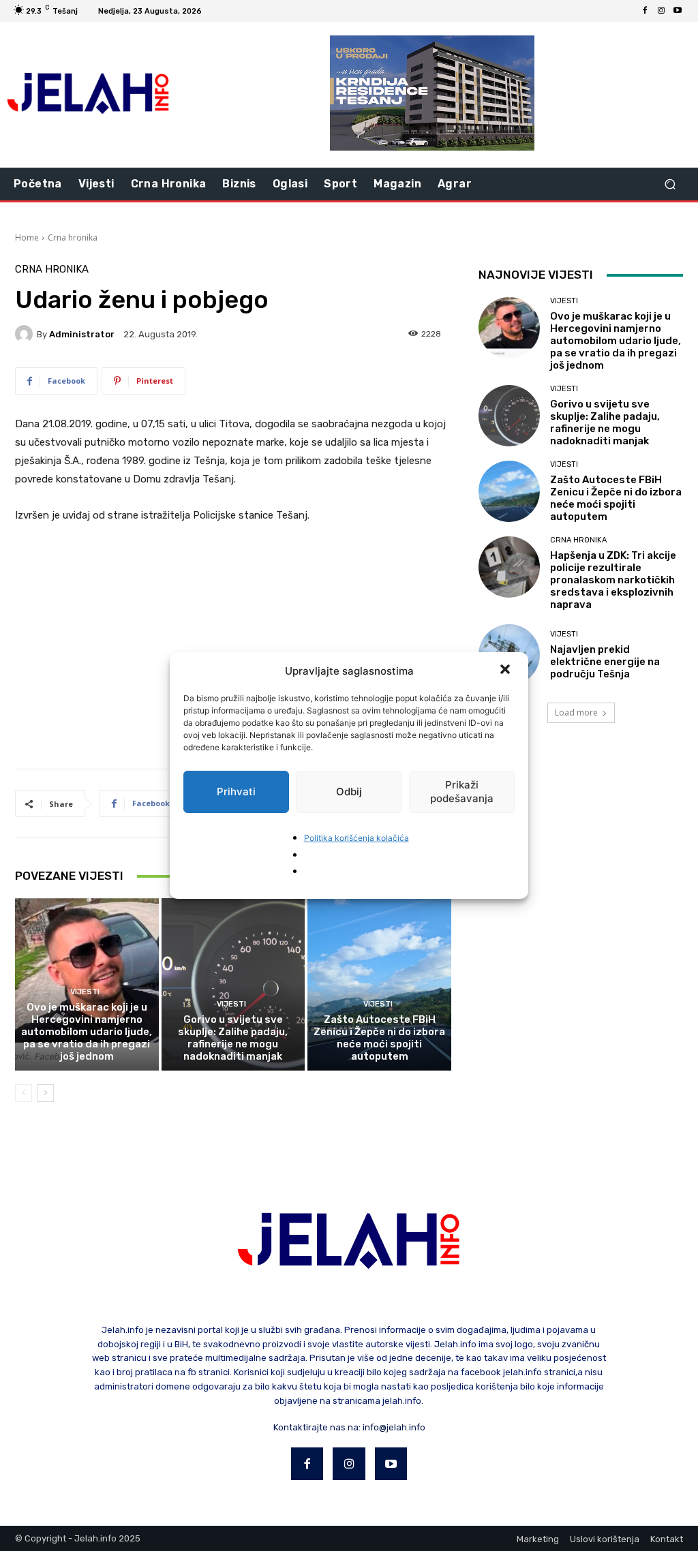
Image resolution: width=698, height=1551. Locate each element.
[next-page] (45, 1093)
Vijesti (85, 992)
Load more (576, 712)
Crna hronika (72, 237)
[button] (506, 670)
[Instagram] (661, 11)
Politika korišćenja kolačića (356, 838)
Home (27, 237)
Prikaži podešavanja (462, 791)
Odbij (349, 791)
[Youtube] (677, 11)
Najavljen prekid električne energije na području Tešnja (605, 661)
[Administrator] (26, 334)
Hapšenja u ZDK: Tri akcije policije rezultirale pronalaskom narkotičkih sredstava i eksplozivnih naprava (613, 580)
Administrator (82, 334)
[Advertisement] (233, 637)
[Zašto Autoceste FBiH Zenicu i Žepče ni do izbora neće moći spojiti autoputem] (379, 984)
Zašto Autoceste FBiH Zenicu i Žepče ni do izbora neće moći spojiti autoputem (379, 1037)
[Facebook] (645, 11)
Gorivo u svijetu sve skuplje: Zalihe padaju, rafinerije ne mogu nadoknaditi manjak (233, 1037)
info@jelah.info (394, 1427)
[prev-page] (23, 1093)
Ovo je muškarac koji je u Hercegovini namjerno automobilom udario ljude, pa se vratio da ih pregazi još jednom (86, 1031)
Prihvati (236, 791)
